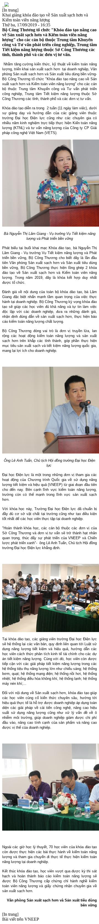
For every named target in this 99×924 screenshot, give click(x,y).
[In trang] (10, 10)
